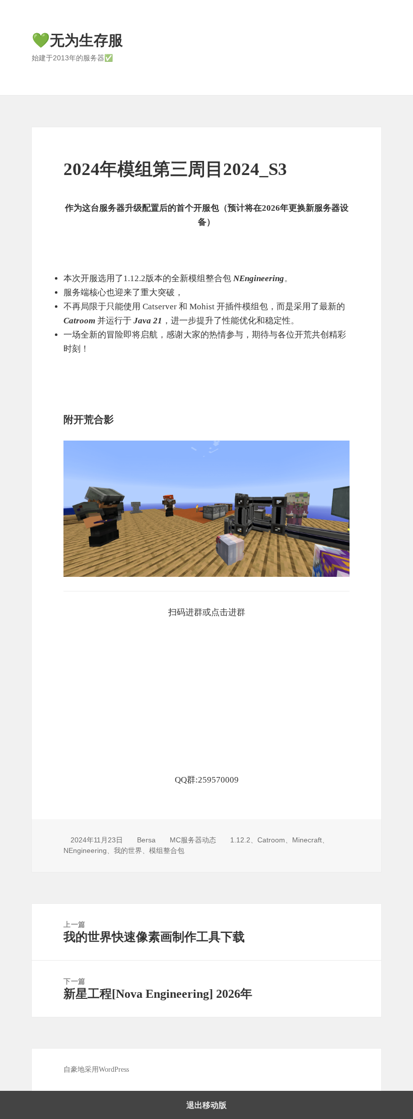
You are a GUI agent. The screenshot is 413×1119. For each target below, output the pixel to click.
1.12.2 (240, 840)
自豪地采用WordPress (96, 1069)
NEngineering (85, 850)
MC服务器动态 (193, 840)
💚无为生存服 (77, 40)
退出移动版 (206, 1105)
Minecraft (307, 840)
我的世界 (128, 850)
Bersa (146, 840)
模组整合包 (166, 850)
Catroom (271, 840)
